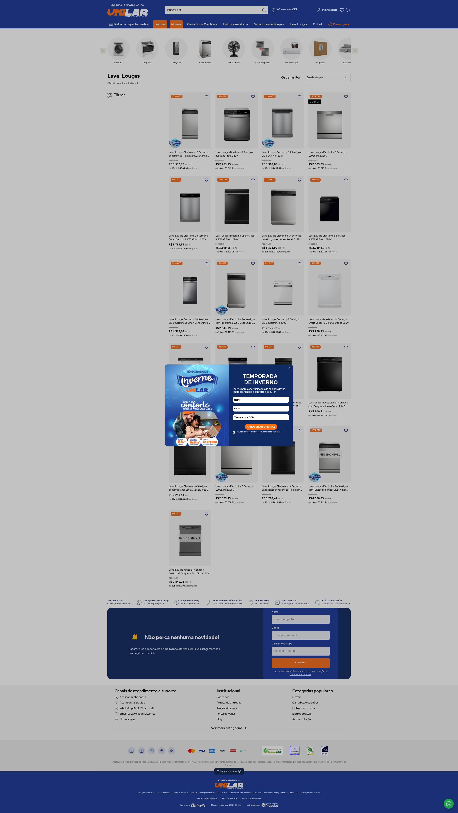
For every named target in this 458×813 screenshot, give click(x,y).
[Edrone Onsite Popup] (229, 406)
